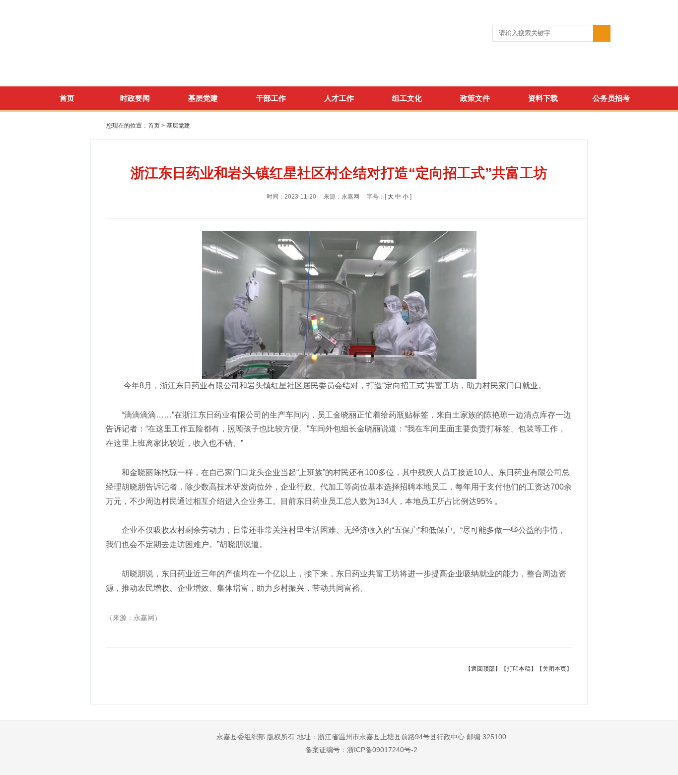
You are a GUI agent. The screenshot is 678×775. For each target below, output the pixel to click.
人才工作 (339, 98)
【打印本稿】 (519, 668)
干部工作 (271, 98)
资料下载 (543, 98)
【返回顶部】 (483, 668)
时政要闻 (135, 98)
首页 (67, 98)
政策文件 (475, 98)
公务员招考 (611, 98)
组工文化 (407, 98)
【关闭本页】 (554, 668)
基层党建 (203, 98)
